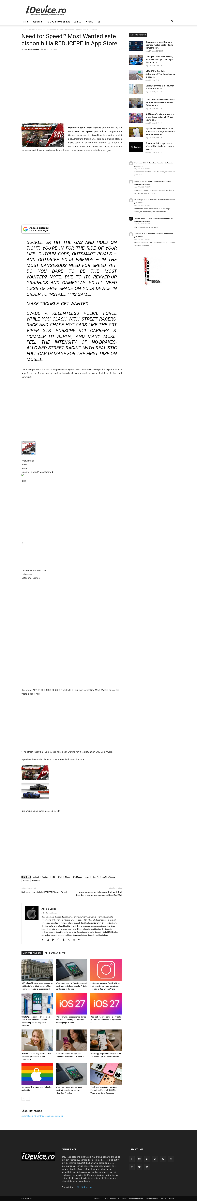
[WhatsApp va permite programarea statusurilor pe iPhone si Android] (106, 1040)
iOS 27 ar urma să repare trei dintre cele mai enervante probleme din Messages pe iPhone (71, 1020)
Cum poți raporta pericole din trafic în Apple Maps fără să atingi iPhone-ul (106, 1020)
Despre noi (98, 1198)
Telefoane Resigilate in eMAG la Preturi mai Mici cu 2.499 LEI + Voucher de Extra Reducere (103, 1090)
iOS (98, 21)
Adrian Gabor (33, 49)
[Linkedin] (54, 940)
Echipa (164, 1198)
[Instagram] (49, 940)
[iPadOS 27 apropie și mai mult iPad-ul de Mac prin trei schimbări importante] (37, 1040)
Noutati (26, 880)
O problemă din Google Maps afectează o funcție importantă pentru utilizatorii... (160, 132)
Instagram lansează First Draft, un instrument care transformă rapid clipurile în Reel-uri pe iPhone (105, 986)
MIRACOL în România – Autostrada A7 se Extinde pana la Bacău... (160, 74)
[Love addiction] (152, 285)
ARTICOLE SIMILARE (32, 953)
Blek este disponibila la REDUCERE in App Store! (44, 892)
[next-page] (28, 1099)
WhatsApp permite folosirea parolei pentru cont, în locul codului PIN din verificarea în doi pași (71, 986)
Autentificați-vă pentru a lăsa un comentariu (42, 1116)
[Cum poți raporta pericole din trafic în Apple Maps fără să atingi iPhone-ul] (106, 1004)
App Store (45, 877)
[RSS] (155, 1159)
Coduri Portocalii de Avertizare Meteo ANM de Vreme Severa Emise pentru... (160, 102)
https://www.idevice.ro (50, 913)
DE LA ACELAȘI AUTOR (55, 953)
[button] (172, 22)
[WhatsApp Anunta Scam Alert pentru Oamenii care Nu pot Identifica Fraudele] (71, 1074)
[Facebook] (44, 940)
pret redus (36, 880)
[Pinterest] (59, 940)
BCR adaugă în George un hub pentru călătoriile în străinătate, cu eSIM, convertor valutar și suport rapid (37, 986)
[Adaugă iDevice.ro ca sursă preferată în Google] (71, 229)
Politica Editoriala (112, 1198)
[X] (69, 940)
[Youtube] (80, 940)
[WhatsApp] (132, 1167)
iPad (60, 877)
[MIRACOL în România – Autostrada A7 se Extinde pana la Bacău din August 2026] (136, 75)
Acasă (23, 29)
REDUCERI (38, 21)
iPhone (89, 21)
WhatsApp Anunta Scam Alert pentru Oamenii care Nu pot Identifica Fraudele (69, 1090)
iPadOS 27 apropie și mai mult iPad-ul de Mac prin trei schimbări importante (36, 1056)
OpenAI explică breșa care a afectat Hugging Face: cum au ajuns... (160, 146)
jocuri (87, 877)
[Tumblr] (64, 940)
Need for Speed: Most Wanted (103, 877)
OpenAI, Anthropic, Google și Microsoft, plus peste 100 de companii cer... (159, 45)
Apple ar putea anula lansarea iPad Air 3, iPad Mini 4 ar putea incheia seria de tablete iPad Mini (99, 894)
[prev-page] (23, 1099)
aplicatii (32, 29)
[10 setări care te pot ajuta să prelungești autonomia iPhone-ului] (71, 1040)
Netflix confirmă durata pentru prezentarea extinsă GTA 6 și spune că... (160, 117)
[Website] (75, 940)
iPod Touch (77, 877)
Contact (172, 1198)
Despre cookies (152, 1198)
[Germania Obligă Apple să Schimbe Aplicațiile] (37, 1074)
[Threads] (147, 1167)
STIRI (26, 21)
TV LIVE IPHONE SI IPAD (58, 21)
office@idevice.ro (84, 1187)
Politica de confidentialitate (132, 1198)
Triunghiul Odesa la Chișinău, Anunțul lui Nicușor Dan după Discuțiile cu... (159, 59)
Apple (77, 21)
